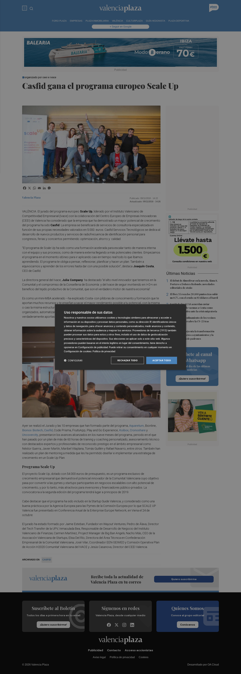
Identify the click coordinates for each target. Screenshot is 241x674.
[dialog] (120, 337)
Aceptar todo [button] (161, 360)
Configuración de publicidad (93, 347)
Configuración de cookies (77, 351)
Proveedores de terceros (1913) (149, 330)
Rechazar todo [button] (127, 360)
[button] (73, 360)
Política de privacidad (104, 351)
